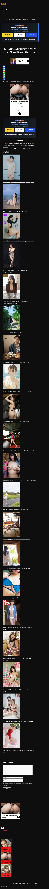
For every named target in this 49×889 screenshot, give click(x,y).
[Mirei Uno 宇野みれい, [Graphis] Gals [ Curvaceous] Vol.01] (11, 506)
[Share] (19, 79)
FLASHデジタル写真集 (14, 143)
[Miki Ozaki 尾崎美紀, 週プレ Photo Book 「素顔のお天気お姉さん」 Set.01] (11, 624)
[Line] (19, 73)
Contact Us (35, 883)
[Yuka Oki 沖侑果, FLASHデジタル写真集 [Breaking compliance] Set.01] (11, 179)
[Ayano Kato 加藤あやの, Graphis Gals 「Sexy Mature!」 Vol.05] (11, 536)
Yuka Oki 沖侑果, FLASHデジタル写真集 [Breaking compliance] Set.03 (18, 241)
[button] (2, 15)
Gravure (6, 143)
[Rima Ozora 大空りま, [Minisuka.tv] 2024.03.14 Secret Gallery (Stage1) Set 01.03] (11, 747)
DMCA (27, 883)
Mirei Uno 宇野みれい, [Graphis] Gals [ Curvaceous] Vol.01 (15, 509)
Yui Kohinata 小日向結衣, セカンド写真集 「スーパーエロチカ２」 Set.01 (19, 480)
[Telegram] (19, 75)
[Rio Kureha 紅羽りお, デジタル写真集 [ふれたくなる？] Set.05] (11, 389)
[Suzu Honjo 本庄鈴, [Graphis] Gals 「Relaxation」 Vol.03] (11, 208)
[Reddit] (19, 71)
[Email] (19, 77)
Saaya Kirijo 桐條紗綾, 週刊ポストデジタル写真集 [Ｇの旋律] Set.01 (19, 148)
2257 (31, 883)
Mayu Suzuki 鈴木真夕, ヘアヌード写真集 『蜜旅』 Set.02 (16, 421)
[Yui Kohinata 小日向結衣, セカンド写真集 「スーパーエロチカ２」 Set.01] (11, 477)
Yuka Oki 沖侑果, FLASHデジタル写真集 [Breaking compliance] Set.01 (18, 182)
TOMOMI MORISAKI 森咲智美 (27, 143)
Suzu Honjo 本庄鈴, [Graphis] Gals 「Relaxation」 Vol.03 (15, 211)
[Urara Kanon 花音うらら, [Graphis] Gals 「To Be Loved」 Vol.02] (11, 565)
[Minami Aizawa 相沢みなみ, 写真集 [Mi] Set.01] (11, 330)
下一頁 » (21, 140)
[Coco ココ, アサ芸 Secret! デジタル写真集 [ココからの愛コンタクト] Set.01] (11, 687)
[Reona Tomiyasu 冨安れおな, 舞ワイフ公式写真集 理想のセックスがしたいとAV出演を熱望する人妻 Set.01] (11, 298)
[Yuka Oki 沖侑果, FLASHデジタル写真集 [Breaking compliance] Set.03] (11, 238)
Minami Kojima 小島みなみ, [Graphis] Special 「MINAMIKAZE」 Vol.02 (18, 450)
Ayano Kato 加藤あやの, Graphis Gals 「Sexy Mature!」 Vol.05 (16, 539)
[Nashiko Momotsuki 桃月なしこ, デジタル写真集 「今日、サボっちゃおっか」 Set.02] (11, 655)
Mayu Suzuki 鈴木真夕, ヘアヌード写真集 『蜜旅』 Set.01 (16, 362)
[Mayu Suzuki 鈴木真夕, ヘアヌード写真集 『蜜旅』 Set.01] (11, 359)
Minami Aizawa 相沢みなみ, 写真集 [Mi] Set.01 (13, 332)
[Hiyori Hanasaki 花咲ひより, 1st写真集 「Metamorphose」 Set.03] (11, 595)
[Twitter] (19, 69)
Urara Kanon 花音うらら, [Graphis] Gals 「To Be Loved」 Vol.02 (17, 568)
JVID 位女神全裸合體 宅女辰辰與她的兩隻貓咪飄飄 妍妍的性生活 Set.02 (19, 721)
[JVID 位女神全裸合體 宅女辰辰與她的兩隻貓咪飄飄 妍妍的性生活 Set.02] (11, 718)
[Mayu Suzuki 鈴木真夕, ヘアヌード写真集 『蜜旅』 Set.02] (11, 418)
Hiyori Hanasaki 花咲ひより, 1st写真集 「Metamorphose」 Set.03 (17, 598)
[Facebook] (19, 67)
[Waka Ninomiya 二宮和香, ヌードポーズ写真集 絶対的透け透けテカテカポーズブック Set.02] (11, 267)
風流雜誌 (3, 4)
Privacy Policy (15, 883)
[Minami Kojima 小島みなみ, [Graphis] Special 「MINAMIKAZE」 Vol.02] (11, 447)
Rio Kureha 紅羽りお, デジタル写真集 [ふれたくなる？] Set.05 (17, 391)
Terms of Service (22, 883)
